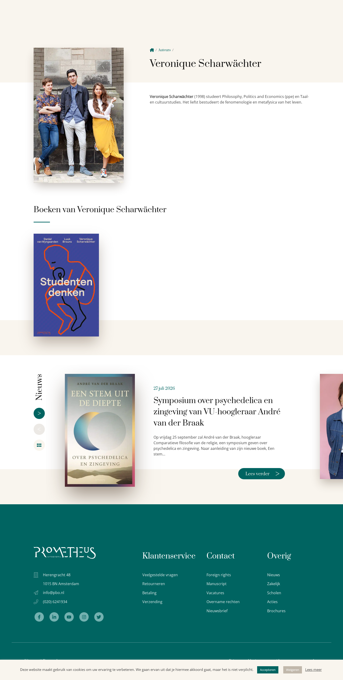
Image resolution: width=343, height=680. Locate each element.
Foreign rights (218, 574)
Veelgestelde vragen (160, 574)
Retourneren (153, 583)
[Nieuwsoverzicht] (39, 445)
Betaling (149, 592)
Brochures (276, 610)
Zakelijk (273, 583)
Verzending (152, 601)
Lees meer (313, 669)
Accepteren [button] (268, 670)
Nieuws (273, 574)
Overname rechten (223, 601)
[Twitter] (99, 617)
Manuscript (216, 583)
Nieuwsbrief (217, 610)
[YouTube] (69, 617)
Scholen (274, 592)
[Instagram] (84, 617)
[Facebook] (39, 617)
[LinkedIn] (54, 617)
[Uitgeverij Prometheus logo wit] (65, 553)
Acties (272, 601)
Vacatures (215, 592)
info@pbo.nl (53, 592)
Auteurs (164, 50)
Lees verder (262, 473)
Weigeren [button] (292, 670)
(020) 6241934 (55, 601)
